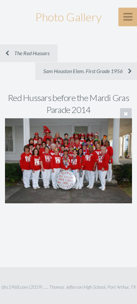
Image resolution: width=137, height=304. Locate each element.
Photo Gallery (68, 17)
